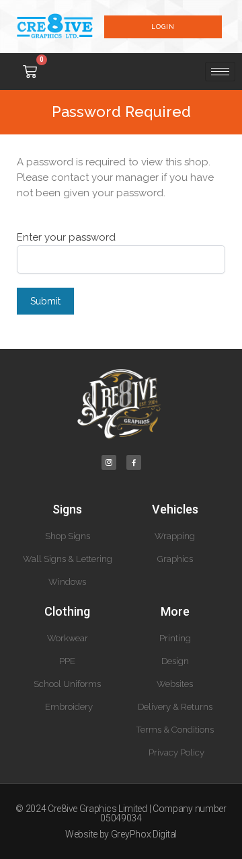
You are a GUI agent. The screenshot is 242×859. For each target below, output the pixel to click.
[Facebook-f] (133, 462)
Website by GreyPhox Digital (121, 834)
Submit (45, 301)
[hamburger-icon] (220, 71)
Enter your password (66, 237)
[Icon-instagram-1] (109, 462)
